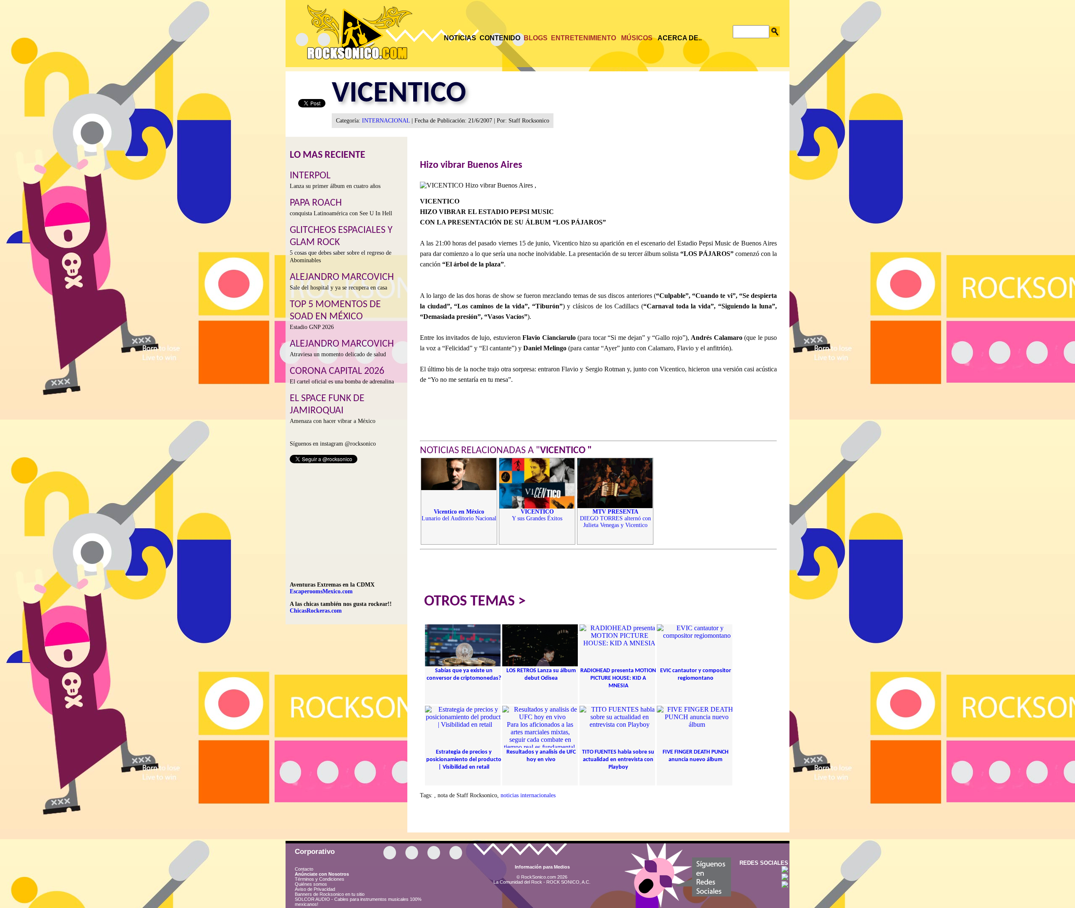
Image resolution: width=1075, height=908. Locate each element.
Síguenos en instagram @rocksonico (333, 444)
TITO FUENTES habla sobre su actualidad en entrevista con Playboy (618, 759)
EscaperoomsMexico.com (321, 591)
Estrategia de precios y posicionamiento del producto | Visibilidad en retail (463, 759)
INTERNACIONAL (386, 120)
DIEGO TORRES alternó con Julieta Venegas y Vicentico (615, 518)
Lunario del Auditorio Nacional (459, 515)
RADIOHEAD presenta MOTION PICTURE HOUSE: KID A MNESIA (618, 678)
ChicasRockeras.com (316, 611)
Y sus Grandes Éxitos (537, 515)
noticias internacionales (528, 795)
